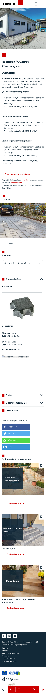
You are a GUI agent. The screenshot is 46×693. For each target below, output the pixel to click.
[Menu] (42, 4)
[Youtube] (15, 636)
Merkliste (25, 180)
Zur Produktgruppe (15, 503)
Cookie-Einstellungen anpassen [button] (14, 645)
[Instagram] (9, 636)
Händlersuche (16, 183)
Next (42, 222)
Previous (3, 222)
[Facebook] (4, 636)
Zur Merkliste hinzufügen (18, 174)
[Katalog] (36, 4)
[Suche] (4, 690)
